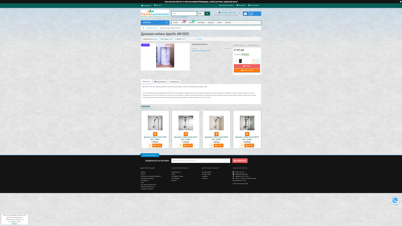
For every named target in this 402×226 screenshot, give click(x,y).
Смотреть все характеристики (201, 50)
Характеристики (161, 82)
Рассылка (205, 178)
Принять (14, 223)
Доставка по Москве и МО (148, 184)
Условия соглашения (147, 189)
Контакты (228, 22)
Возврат (143, 172)
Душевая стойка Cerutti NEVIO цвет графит (247, 138)
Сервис (219, 22)
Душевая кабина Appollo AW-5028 (240, 45)
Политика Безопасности (148, 186)
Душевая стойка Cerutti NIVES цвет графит (216, 138)
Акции (184, 22)
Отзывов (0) (175, 82)
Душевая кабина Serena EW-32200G (254, 45)
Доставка (211, 22)
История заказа (206, 174)
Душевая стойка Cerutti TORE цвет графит (155, 138)
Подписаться (241, 161)
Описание (147, 81)
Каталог (175, 22)
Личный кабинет (207, 172)
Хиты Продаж (175, 178)
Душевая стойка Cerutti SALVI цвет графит (185, 138)
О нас (142, 182)
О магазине (201, 22)
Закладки (204, 176)
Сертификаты (145, 180)
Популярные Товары (177, 176)
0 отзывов (199, 39)
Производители (147, 5)
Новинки (191, 22)
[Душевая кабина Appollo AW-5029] (165, 55)
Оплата (143, 174)
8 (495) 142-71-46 (228, 13)
